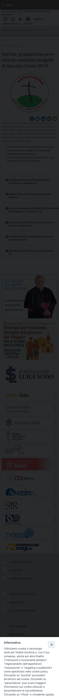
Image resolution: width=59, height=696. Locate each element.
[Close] (51, 644)
